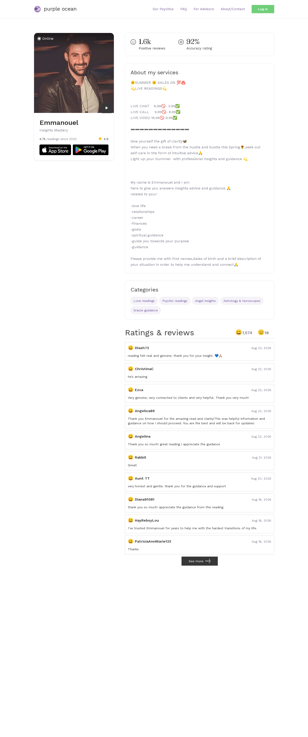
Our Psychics (163, 9)
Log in (263, 9)
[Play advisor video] (107, 108)
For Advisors (204, 9)
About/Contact (233, 9)
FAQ (183, 9)
